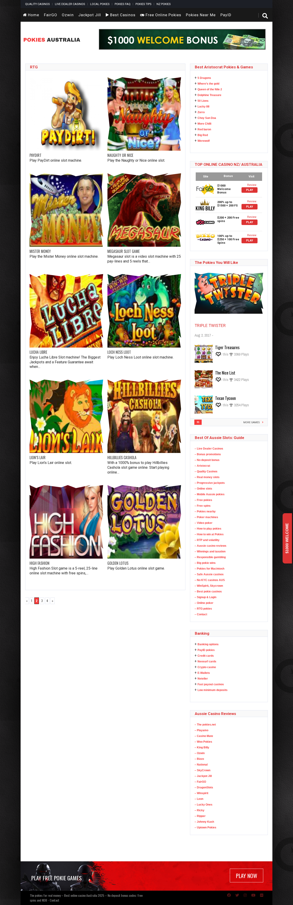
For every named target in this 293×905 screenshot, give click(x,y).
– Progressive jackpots (210, 483)
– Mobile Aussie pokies (210, 494)
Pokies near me (201, 15)
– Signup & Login (205, 597)
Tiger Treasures (227, 347)
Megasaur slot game (123, 251)
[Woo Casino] (205, 222)
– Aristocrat (202, 465)
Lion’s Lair (38, 457)
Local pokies (100, 4)
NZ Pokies (164, 4)
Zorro (201, 112)
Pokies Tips (144, 4)
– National (201, 764)
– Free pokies (203, 500)
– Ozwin (200, 753)
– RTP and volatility (207, 540)
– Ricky (199, 810)
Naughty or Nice (120, 155)
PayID (225, 15)
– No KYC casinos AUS (210, 580)
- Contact (53, 900)
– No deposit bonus (207, 460)
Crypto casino (207, 667)
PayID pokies (206, 650)
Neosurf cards (207, 661)
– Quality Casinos (206, 471)
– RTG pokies (203, 608)
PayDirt (35, 155)
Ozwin (68, 15)
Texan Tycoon (225, 398)
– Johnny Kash (204, 821)
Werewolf (204, 140)
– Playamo (201, 730)
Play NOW (246, 875)
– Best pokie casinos (208, 591)
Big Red (203, 135)
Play (249, 190)
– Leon (199, 799)
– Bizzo (199, 758)
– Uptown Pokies (205, 827)
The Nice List (225, 373)
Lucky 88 (203, 106)
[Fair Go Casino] (205, 189)
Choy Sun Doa (207, 118)
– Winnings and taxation (210, 551)
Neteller (203, 678)
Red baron (204, 129)
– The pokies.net (205, 724)
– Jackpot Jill (203, 776)
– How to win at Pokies (209, 534)
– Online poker (204, 603)
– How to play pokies (208, 528)
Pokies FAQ (122, 4)
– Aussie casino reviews (210, 545)
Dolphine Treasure (209, 95)
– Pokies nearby (205, 511)
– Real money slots (207, 477)
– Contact (201, 614)
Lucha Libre (38, 352)
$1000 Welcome (287, 538)
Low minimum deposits (213, 690)
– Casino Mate (204, 736)
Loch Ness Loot (119, 352)
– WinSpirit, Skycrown (209, 585)
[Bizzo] (205, 237)
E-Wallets (204, 673)
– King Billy (202, 747)
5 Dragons (204, 78)
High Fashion (39, 563)
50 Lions (203, 100)
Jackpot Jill (89, 15)
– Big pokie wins (205, 563)
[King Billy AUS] (205, 205)
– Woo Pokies (203, 741)
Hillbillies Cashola (121, 457)
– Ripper (200, 816)
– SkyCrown (202, 770)
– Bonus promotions (208, 454)
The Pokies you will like (216, 262)
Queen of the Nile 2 (210, 89)
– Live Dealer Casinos (209, 448)
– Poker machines (206, 517)
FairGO (50, 15)
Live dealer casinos (70, 4)
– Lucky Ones (203, 804)
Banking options (208, 644)
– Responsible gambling (210, 557)
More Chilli (204, 123)
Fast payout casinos (211, 684)
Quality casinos (37, 4)
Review (251, 185)
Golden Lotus (117, 563)
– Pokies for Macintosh (209, 568)
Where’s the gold (208, 83)
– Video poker (203, 523)
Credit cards (206, 655)
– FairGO (200, 781)
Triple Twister (210, 325)
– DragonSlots (204, 787)
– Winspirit (201, 793)
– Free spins (203, 505)
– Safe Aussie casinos (209, 574)
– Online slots (203, 488)
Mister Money (40, 251)
